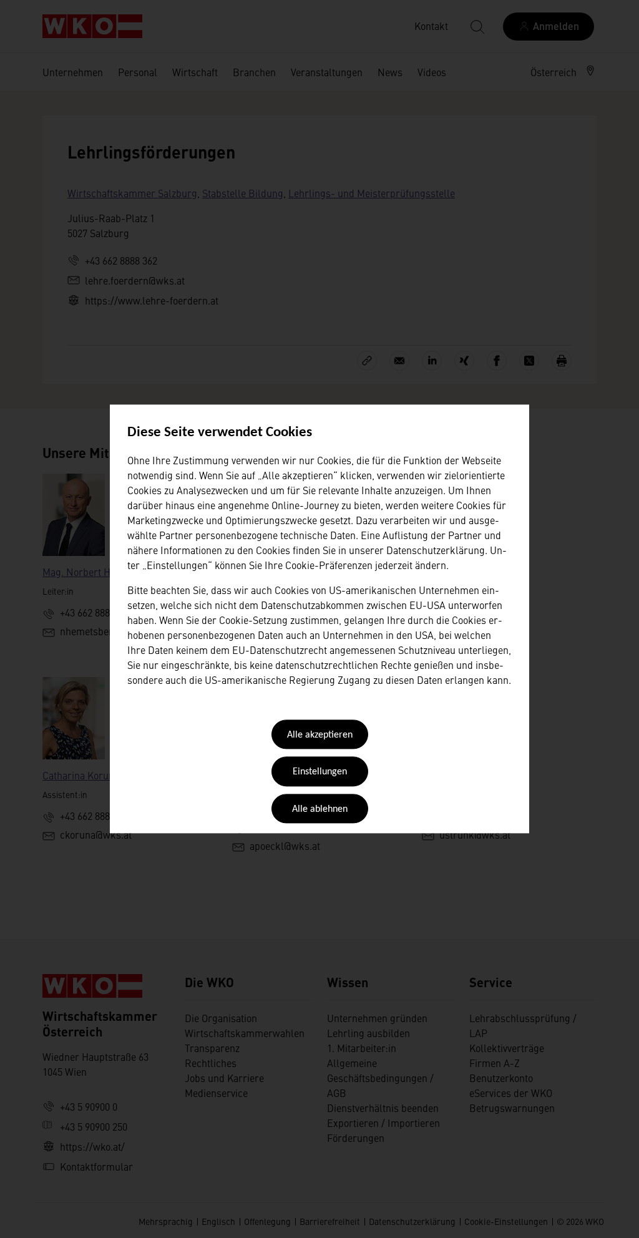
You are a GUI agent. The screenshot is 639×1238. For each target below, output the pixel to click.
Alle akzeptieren (320, 735)
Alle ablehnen (320, 809)
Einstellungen (320, 772)
